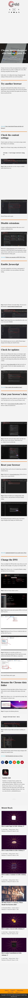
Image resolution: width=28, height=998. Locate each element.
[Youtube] (14, 12)
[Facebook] (9, 12)
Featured (13, 907)
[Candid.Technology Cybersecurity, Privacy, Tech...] (14, 4)
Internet (13, 829)
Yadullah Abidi (14, 57)
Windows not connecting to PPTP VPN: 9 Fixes (15, 257)
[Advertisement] (14, 28)
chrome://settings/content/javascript (15, 306)
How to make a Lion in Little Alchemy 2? (13, 929)
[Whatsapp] (18, 762)
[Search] (18, 9)
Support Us (18, 992)
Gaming (10, 829)
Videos (17, 829)
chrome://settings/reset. (15, 474)
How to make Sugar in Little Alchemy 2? (13, 826)
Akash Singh (5, 829)
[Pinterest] (22, 762)
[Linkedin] (16, 12)
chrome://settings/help (11, 364)
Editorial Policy (20, 990)
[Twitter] (11, 12)
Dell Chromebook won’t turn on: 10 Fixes (14, 756)
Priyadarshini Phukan (7, 907)
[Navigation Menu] (14, 9)
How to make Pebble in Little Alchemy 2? (13, 850)
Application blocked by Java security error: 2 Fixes (15, 552)
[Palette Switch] (10, 9)
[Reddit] (14, 762)
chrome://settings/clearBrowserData (15, 403)
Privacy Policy (11, 992)
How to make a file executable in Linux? (13, 387)
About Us (7, 990)
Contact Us (13, 990)
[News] (19, 12)
